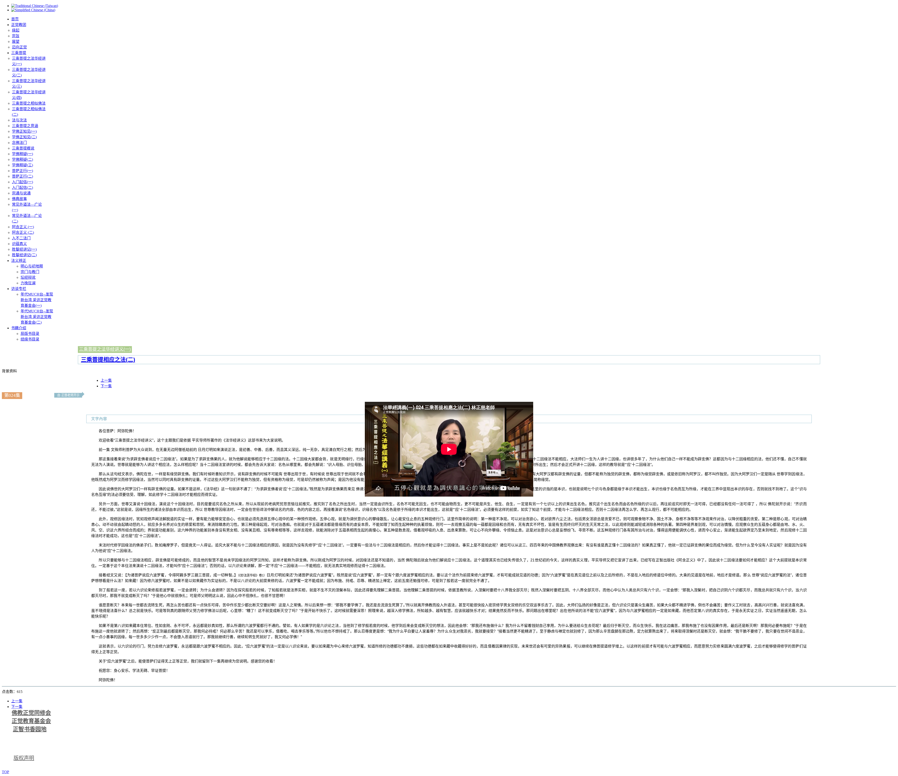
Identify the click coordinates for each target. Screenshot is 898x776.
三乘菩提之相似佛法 (29, 103)
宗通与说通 (21, 193)
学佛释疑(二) (22, 159)
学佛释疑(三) (22, 165)
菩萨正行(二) (22, 176)
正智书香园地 (30, 729)
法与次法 (19, 120)
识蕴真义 (19, 244)
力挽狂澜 (28, 283)
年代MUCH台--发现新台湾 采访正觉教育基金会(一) (37, 299)
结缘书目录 (30, 339)
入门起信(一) (22, 182)
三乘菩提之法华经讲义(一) (105, 349)
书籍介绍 (18, 328)
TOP (5, 772)
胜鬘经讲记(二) (24, 255)
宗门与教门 (30, 272)
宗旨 (15, 36)
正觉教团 (18, 25)
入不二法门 (21, 238)
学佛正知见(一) (24, 131)
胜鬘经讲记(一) (24, 249)
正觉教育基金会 (31, 721)
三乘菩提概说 (23, 148)
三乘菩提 (18, 53)
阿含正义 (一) (23, 227)
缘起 (15, 30)
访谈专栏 (18, 289)
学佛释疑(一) (22, 154)
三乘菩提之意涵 (25, 126)
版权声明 (24, 758)
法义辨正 (18, 261)
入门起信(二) (22, 188)
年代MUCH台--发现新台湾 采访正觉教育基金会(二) (37, 316)
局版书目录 (30, 334)
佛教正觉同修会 (31, 713)
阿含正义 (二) (23, 232)
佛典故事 (19, 199)
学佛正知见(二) (24, 137)
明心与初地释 (32, 266)
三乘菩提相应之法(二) (108, 359)
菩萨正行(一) (22, 171)
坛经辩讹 (28, 277)
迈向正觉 (19, 47)
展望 (15, 42)
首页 (15, 19)
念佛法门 (19, 143)
